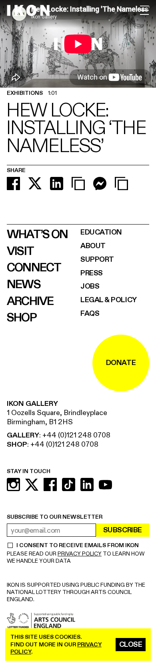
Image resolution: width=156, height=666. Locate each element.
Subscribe (122, 530)
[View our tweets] (31, 484)
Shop (21, 317)
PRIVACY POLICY (80, 553)
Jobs (89, 286)
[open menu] (144, 10)
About (93, 246)
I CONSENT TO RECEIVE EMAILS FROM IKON (77, 545)
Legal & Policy (108, 300)
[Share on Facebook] (13, 183)
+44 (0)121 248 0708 (76, 435)
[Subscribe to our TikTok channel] (68, 484)
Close (130, 644)
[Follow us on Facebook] (50, 484)
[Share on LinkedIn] (56, 183)
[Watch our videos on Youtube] (105, 484)
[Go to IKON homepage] (28, 10)
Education (101, 232)
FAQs (89, 313)
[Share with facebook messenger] (99, 183)
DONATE (121, 362)
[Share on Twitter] (35, 183)
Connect (34, 267)
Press (91, 273)
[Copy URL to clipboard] (78, 183)
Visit (20, 251)
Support (97, 259)
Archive (30, 301)
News (23, 284)
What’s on (37, 234)
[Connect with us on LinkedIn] (87, 484)
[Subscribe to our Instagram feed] (13, 484)
